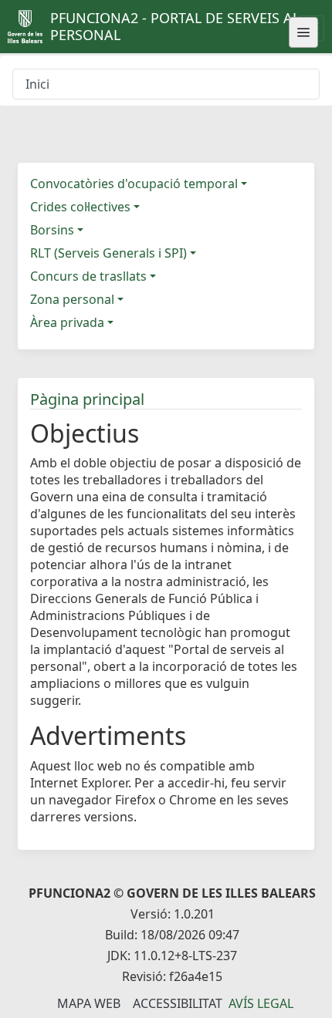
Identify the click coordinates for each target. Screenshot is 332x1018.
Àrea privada (67, 322)
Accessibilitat (177, 1003)
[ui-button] (303, 32)
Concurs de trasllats (88, 276)
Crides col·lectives (80, 206)
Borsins (52, 229)
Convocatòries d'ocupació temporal (134, 183)
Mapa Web (88, 1003)
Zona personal (72, 299)
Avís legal (261, 1003)
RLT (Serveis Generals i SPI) (108, 252)
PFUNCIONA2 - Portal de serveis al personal (175, 26)
